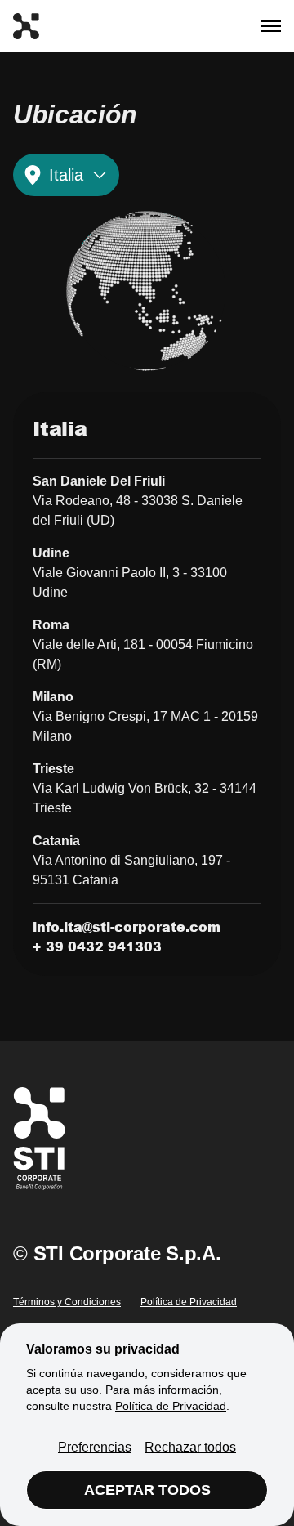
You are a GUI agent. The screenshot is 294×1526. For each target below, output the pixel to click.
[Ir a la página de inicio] (26, 26)
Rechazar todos (190, 1447)
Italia (66, 175)
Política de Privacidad (188, 1302)
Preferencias (94, 1447)
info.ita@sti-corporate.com (126, 926)
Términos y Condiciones (67, 1302)
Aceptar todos (147, 1490)
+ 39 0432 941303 (97, 946)
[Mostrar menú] (271, 26)
